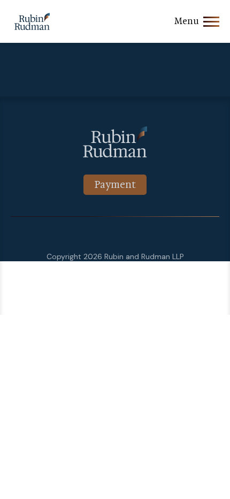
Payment (115, 184)
